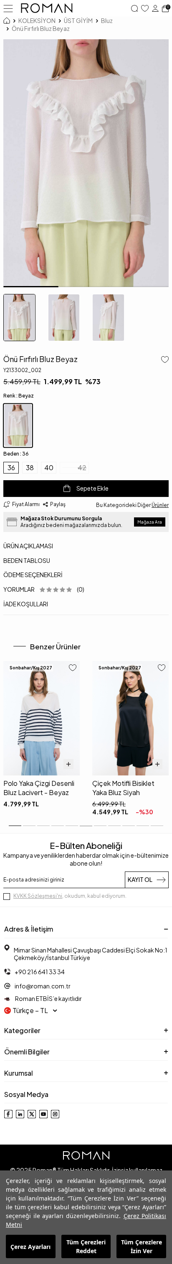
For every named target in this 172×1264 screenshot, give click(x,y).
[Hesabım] (155, 8)
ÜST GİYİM (78, 20)
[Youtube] (43, 1114)
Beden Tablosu (26, 560)
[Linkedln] (20, 1114)
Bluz (107, 20)
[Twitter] (32, 1114)
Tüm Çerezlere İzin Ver (141, 1246)
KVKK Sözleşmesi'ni (37, 896)
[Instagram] (55, 1114)
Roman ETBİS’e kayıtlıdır (48, 998)
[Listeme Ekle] (163, 360)
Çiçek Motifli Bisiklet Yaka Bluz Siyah (123, 787)
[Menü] (8, 8)
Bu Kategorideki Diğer (132, 505)
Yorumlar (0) (43, 589)
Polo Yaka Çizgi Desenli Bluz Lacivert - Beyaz (38, 787)
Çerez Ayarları (30, 1247)
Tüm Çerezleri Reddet (86, 1246)
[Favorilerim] (145, 8)
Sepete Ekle (92, 488)
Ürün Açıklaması (28, 546)
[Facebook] (8, 1114)
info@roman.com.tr (43, 986)
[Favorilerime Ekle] (73, 668)
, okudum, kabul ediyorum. (69, 896)
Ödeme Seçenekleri (33, 574)
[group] (86, 163)
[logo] (47, 8)
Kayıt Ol (140, 879)
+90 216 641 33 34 (40, 971)
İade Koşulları (25, 604)
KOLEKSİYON (37, 20)
